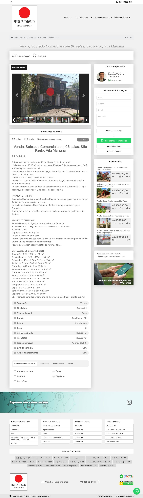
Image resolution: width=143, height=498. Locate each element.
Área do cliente (122, 17)
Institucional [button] (81, 17)
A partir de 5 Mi (113, 441)
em (42, 458)
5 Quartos (79, 441)
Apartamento (48, 430)
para (78, 458)
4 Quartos (79, 437)
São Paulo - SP (33, 37)
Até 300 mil (111, 426)
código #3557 (23, 458)
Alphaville (15, 426)
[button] (17, 95)
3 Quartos (79, 434)
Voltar (129, 37)
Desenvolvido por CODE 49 (125, 496)
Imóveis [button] (67, 17)
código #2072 (94, 462)
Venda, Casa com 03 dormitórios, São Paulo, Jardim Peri (112, 168)
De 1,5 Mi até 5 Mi (114, 437)
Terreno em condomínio (52, 437)
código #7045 (94, 458)
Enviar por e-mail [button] (115, 131)
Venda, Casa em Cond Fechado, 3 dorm (113, 216)
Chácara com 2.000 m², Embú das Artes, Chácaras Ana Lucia (113, 185)
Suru (13, 434)
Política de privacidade (104, 496)
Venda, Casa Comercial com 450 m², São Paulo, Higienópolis (113, 232)
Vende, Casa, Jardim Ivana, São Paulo (112, 201)
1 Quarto (78, 426)
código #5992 (45, 462)
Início (15, 37)
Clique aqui (101, 256)
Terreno (46, 441)
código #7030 (19, 462)
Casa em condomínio (51, 426)
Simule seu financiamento (101, 17)
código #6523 (107, 466)
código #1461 (77, 462)
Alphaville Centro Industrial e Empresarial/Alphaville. (23, 438)
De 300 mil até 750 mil (116, 430)
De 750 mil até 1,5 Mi (115, 434)
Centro (14, 443)
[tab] (19, 67)
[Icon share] (10, 2)
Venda (22, 37)
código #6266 (35, 466)
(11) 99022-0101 (125, 2)
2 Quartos (79, 430)
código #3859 (70, 466)
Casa (44, 37)
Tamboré (14, 430)
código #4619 (61, 458)
